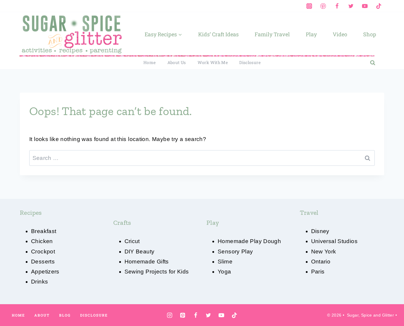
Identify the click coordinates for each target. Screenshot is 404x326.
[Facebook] (336, 6)
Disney (320, 231)
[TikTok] (378, 6)
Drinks (39, 282)
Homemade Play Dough (249, 241)
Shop (369, 34)
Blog (65, 315)
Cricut (132, 241)
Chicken (42, 241)
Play (311, 34)
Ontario (321, 261)
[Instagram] (309, 6)
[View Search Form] (372, 62)
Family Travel (272, 34)
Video (340, 34)
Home (149, 62)
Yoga (224, 271)
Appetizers (45, 271)
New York (323, 251)
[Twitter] (350, 6)
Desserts (43, 261)
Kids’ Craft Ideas (218, 34)
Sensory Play (235, 251)
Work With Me (213, 62)
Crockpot (43, 251)
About (42, 315)
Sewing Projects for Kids (157, 271)
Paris (318, 271)
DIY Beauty (140, 251)
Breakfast (43, 231)
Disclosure (250, 62)
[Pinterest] (323, 6)
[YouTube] (364, 6)
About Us (176, 62)
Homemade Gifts (147, 261)
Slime (225, 261)
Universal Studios (334, 241)
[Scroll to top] (389, 302)
